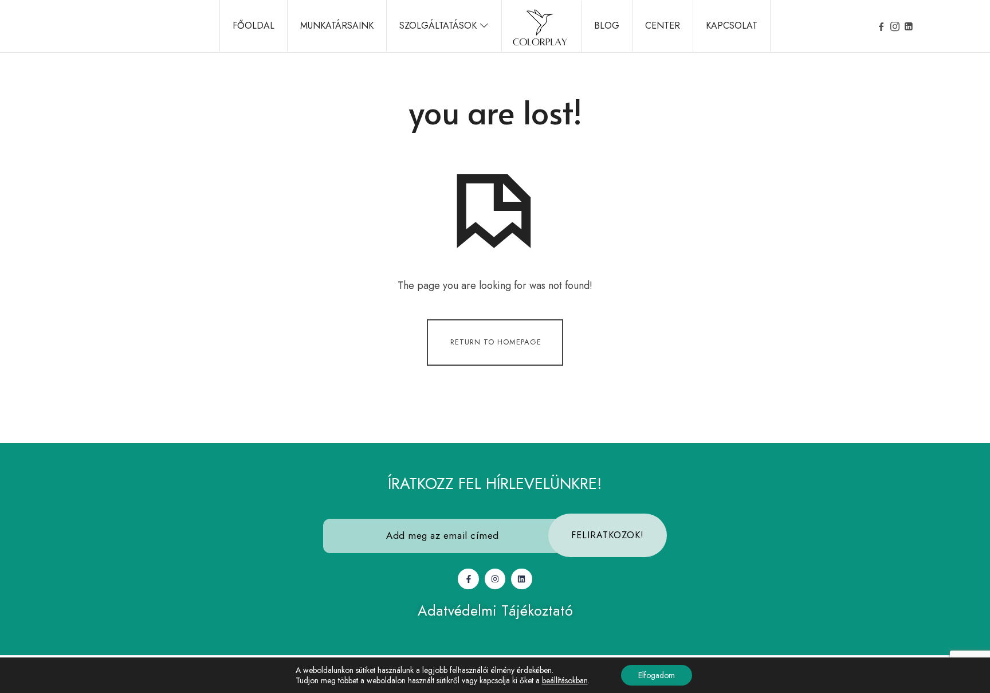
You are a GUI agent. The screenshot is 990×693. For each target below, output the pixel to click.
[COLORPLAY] (540, 26)
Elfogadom (656, 675)
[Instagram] (495, 579)
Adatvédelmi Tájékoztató (495, 610)
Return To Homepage (495, 341)
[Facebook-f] (468, 579)
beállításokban (565, 680)
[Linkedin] (521, 579)
